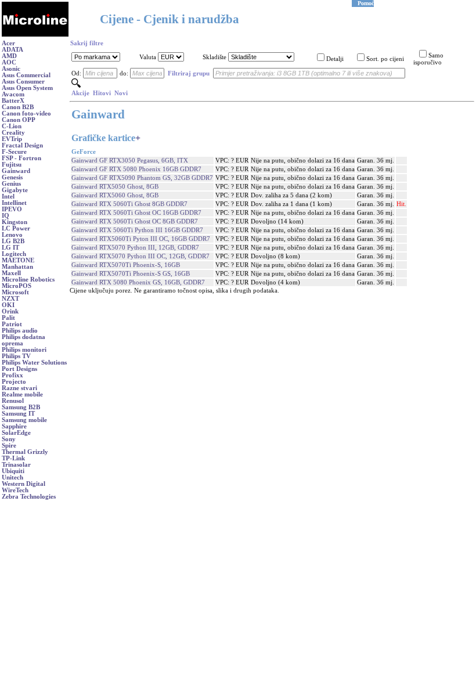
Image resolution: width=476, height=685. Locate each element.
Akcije (80, 93)
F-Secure (14, 152)
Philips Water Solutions (34, 362)
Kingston (14, 222)
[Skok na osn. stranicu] (35, 34)
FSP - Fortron (21, 158)
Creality (13, 132)
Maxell (11, 273)
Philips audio (20, 330)
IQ (5, 215)
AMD (9, 56)
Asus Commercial (26, 75)
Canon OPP (18, 120)
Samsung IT (18, 413)
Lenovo (12, 235)
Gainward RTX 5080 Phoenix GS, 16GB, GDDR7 (138, 282)
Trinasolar (16, 465)
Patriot (12, 324)
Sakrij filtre (86, 43)
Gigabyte (15, 190)
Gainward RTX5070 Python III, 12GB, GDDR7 (135, 247)
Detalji (335, 59)
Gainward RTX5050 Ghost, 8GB (114, 186)
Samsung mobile (24, 420)
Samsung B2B (21, 407)
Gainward (16, 171)
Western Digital (23, 484)
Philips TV (16, 356)
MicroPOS (16, 286)
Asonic (11, 69)
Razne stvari (19, 388)
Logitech (14, 254)
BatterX (13, 101)
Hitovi (102, 93)
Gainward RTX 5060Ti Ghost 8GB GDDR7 (129, 204)
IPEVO (12, 209)
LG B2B (13, 241)
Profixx (12, 375)
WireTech (15, 490)
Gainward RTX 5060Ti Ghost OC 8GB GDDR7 (134, 221)
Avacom (13, 94)
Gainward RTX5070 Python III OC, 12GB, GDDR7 (140, 256)
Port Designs (19, 369)
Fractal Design (22, 145)
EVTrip (12, 139)
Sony (9, 439)
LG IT (10, 247)
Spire (9, 445)
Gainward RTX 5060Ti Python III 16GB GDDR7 (137, 230)
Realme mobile (22, 394)
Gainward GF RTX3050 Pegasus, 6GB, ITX (129, 160)
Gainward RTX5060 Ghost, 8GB (114, 195)
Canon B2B (18, 107)
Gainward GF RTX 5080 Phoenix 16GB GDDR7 (136, 169)
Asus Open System (27, 88)
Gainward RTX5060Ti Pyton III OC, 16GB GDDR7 (140, 239)
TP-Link (13, 458)
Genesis (12, 177)
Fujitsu (11, 164)
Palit (8, 318)
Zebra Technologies (29, 496)
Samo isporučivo (428, 59)
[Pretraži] (76, 85)
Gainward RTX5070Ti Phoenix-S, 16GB (125, 265)
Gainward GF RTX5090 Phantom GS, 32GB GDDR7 (142, 178)
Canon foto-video (26, 113)
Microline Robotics (28, 279)
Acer (8, 43)
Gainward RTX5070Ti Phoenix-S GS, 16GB (130, 274)
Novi (121, 93)
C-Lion (11, 126)
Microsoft (15, 292)
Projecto (14, 381)
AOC (9, 62)
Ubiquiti (13, 471)
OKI (8, 305)
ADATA (12, 49)
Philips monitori (24, 350)
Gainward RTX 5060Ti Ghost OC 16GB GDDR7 (136, 213)
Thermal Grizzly (25, 452)
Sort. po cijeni (385, 59)
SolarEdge (16, 433)
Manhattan (17, 267)
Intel (8, 196)
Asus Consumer (23, 81)
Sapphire (14, 426)
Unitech (12, 477)
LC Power (16, 228)
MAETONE (18, 260)
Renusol (13, 401)
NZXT (10, 298)
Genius (11, 184)
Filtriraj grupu (189, 73)
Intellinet (14, 203)
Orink (10, 311)
